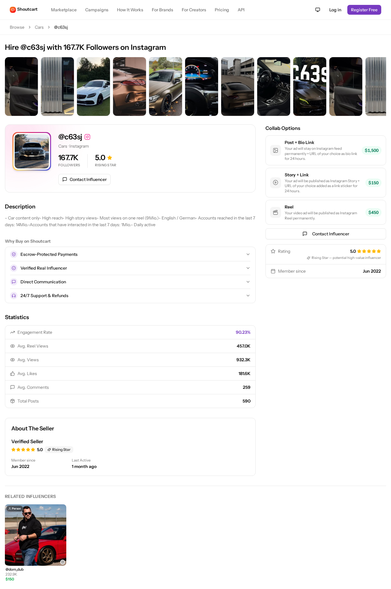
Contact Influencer (88, 179)
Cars (39, 27)
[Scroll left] (11, 87)
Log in (335, 10)
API (241, 10)
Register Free (364, 10)
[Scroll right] (380, 87)
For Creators (194, 10)
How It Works (130, 10)
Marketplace (64, 10)
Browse (17, 27)
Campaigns (96, 10)
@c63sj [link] (61, 27)
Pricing (222, 10)
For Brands (162, 10)
